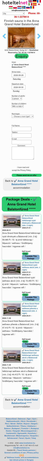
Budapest (16, 428)
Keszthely (32, 433)
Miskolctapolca (22, 435)
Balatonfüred (11, 418)
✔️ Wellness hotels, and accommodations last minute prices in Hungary (21, 458)
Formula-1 (25, 428)
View (25, 253)
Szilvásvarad (12, 438)
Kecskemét (31, 421)
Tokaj (33, 438)
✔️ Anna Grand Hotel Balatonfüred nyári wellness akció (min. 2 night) (31, 266)
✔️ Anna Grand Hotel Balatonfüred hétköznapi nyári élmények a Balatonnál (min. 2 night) (31, 220)
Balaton (7, 428)
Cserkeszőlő (11, 433)
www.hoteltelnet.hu (27, 443)
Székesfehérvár (13, 426)
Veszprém (34, 435)
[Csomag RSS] (23, 455)
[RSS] (20, 455)
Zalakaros (31, 426)
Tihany (23, 426)
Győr (34, 418)
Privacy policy (33, 452)
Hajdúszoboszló (12, 421)
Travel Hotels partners (26, 450)
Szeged (34, 423)
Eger (29, 418)
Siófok (19, 423)
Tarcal (21, 438)
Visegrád (16, 431)
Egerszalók (22, 433)
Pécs (7, 423)
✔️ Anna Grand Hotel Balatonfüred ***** (24, 182)
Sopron (27, 423)
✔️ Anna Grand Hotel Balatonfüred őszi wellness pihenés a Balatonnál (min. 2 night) (30, 308)
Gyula (27, 438)
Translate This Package (31, 257)
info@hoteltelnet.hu (21, 447)
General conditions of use (15, 452)
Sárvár (13, 423)
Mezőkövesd (9, 435)
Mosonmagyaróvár (28, 431)
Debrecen (22, 418)
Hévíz (23, 421)
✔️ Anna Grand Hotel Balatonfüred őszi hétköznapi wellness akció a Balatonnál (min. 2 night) (30, 355)
